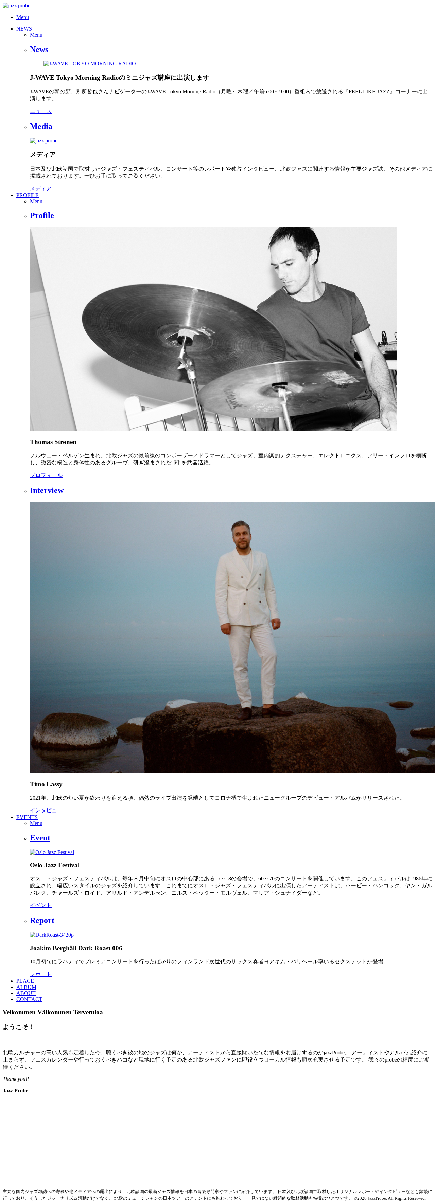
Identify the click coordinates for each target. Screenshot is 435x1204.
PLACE (25, 981)
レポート (41, 974)
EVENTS (27, 817)
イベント (41, 905)
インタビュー (46, 810)
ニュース (41, 111)
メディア (41, 188)
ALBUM (26, 987)
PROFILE (27, 195)
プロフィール (46, 475)
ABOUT (26, 993)
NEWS (24, 29)
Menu (22, 17)
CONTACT (29, 999)
